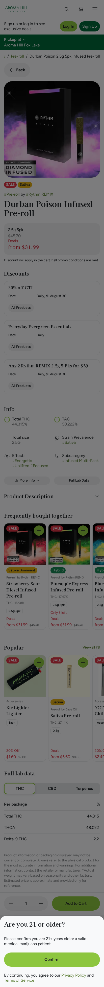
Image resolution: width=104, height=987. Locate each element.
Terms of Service (19, 980)
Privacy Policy (73, 975)
